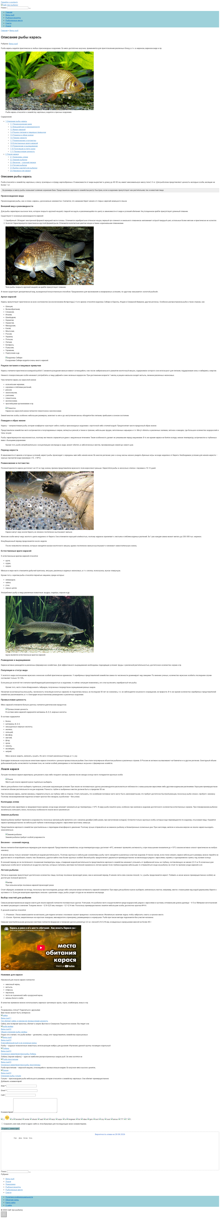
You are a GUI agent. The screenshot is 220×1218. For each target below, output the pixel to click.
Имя (3, 1086)
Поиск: (4, 8)
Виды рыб (10, 15)
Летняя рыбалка (18, 165)
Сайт (3, 1095)
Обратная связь (12, 1200)
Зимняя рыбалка (18, 160)
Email (4, 1090)
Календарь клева (19, 157)
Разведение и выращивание (24, 146)
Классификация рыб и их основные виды (19, 1043)
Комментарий (7, 1112)
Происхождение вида (21, 124)
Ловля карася (12, 154)
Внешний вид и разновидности (25, 127)
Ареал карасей (17, 129)
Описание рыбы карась (16, 121)
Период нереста (18, 138)
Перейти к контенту (9, 2)
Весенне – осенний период (23, 162)
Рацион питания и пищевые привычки (28, 132)
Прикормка (10, 1184)
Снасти (8, 23)
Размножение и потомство (23, 140)
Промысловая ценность (22, 151)
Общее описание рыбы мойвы (14, 1032)
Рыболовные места (14, 20)
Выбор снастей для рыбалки (23, 168)
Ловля (8, 26)
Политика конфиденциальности (19, 1197)
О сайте (9, 1205)
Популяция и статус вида (22, 149)
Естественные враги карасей (24, 143)
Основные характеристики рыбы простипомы (20, 1065)
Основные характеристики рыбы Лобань (18, 1054)
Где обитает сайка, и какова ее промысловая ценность (24, 1021)
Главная (9, 12)
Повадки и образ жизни (21, 135)
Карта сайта (10, 1203)
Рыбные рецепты (13, 18)
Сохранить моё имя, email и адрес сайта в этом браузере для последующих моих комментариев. (45, 1124)
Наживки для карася (20, 171)
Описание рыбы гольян (11, 1076)
